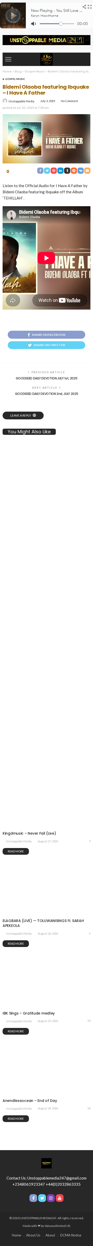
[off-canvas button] (8, 59)
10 (88, 1020)
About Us (33, 1235)
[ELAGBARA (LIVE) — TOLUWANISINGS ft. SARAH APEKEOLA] (46, 914)
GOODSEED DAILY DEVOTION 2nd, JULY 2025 (46, 394)
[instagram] (51, 1198)
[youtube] (60, 1198)
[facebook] (33, 1198)
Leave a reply (21, 415)
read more (16, 943)
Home (16, 1235)
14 (88, 1108)
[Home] (46, 58)
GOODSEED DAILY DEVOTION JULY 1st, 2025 (46, 378)
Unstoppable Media (21, 101)
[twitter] (42, 1198)
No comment (69, 101)
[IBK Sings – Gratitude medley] (46, 1006)
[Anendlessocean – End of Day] (46, 1094)
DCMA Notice (70, 1235)
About (50, 1235)
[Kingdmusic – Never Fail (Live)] (46, 660)
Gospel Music (15, 79)
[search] (83, 59)
